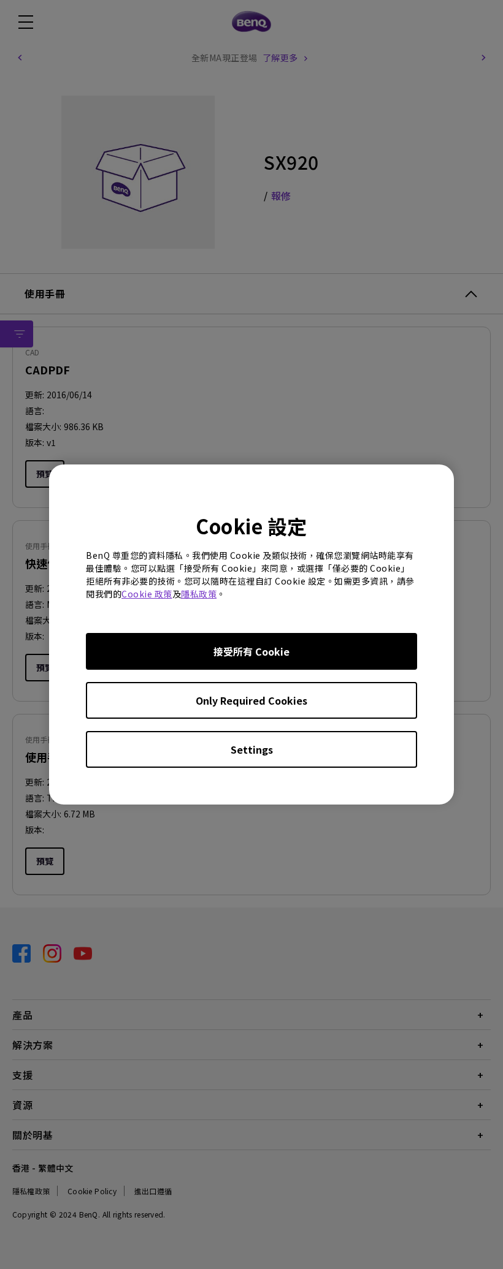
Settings (252, 749)
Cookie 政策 (146, 594)
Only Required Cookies (251, 700)
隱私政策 (199, 594)
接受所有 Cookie (251, 651)
